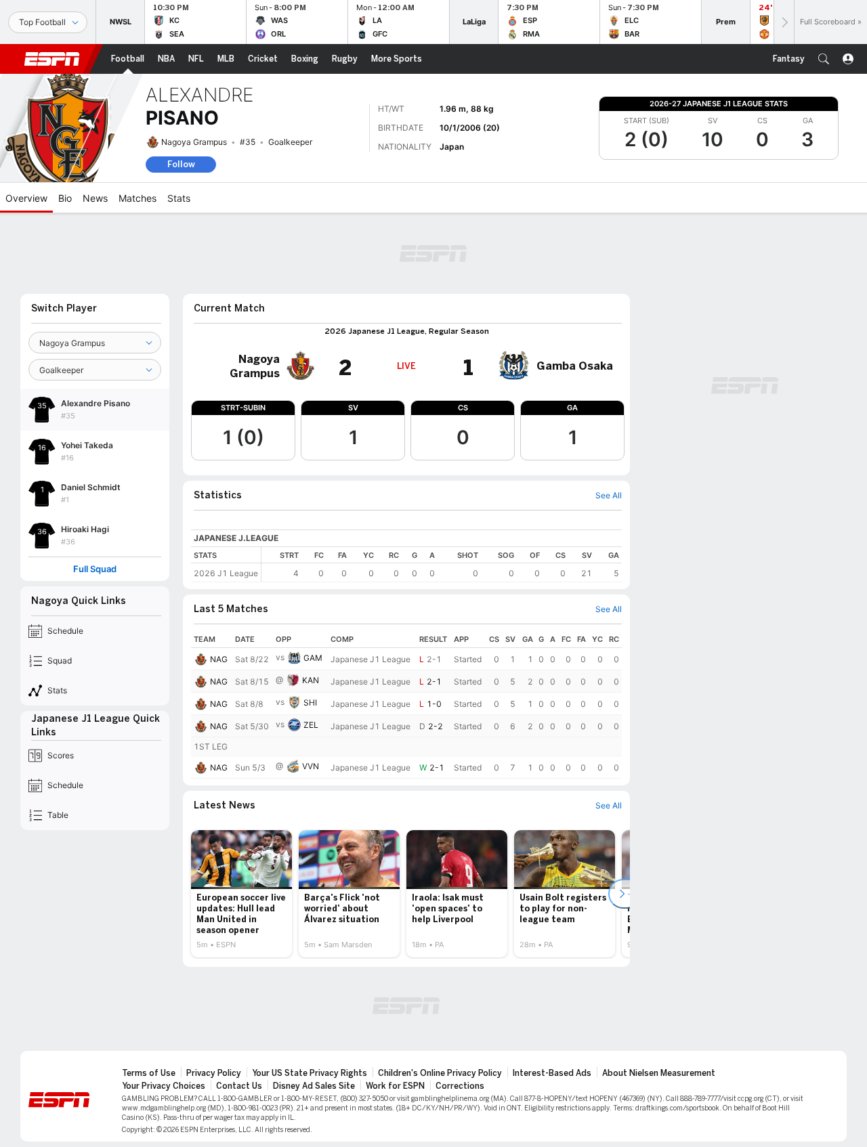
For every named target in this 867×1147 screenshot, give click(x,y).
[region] (441, 564)
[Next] (784, 22)
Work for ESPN (395, 1086)
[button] (823, 58)
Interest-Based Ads (552, 1073)
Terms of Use (148, 1073)
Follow (181, 164)
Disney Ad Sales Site (314, 1086)
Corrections (460, 1086)
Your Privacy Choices (163, 1086)
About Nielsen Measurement (658, 1073)
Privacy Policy (213, 1073)
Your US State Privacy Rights (309, 1073)
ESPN (52, 59)
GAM (312, 658)
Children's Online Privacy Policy (440, 1073)
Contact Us (239, 1086)
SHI (310, 702)
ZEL (310, 725)
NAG (219, 659)
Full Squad (95, 569)
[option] (241, 893)
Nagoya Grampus (194, 142)
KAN (310, 680)
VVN (310, 766)
